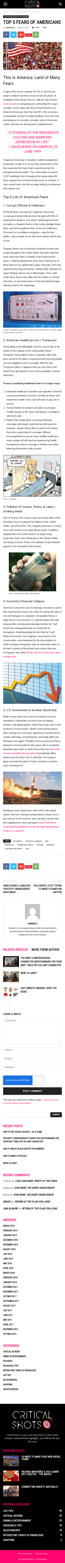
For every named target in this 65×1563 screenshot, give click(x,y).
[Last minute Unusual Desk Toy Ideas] (11, 991)
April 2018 (8, 1268)
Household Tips (11, 1365)
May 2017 (7, 1320)
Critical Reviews (11, 1351)
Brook (6, 1201)
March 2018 (9, 1273)
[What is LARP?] (11, 976)
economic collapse (33, 841)
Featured (7, 1361)
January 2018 (10, 1282)
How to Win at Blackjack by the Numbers (23, 1148)
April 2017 (8, 1324)
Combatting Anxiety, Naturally (39, 1486)
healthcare (9, 845)
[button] (60, 4)
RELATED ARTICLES (15, 949)
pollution (50, 845)
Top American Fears (13, 848)
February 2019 (10, 1230)
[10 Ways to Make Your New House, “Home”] (11, 1461)
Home (6, 11)
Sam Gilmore (10, 1208)
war (27, 848)
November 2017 (10, 1291)
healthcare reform (26, 845)
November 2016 (10, 1329)
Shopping (7, 1384)
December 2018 (10, 1240)
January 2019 (10, 1235)
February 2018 (10, 1277)
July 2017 (7, 1310)
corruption (17, 841)
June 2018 (8, 1258)
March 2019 (9, 1226)
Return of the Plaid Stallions (32, 1201)
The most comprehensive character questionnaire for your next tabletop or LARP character (41, 962)
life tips (40, 845)
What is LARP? (29, 973)
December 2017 (10, 1287)
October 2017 (9, 1296)
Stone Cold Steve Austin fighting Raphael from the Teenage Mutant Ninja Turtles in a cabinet (31, 826)
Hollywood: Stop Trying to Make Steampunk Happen (47, 889)
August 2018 (9, 1249)
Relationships (10, 1380)
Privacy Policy (41, 1553)
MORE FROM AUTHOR (45, 949)
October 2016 (9, 1334)
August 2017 (9, 1305)
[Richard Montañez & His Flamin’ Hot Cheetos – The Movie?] (11, 1476)
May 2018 (7, 1263)
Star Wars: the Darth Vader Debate (34, 1187)
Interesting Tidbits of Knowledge (26, 11)
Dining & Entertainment (14, 1356)
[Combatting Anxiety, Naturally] (11, 1491)
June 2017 (8, 1315)
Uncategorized (10, 1389)
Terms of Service (25, 1553)
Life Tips (7, 1375)
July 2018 (7, 1254)
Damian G (10, 27)
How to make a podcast (15, 1156)
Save (30, 35)
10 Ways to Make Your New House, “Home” (41, 1458)
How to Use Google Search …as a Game (22, 1132)
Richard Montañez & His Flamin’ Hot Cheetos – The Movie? (40, 1473)
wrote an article (11, 103)
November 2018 (10, 1244)
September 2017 (11, 1301)
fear (47, 841)
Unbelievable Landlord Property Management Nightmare (17, 889)
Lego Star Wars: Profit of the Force (36, 1180)
